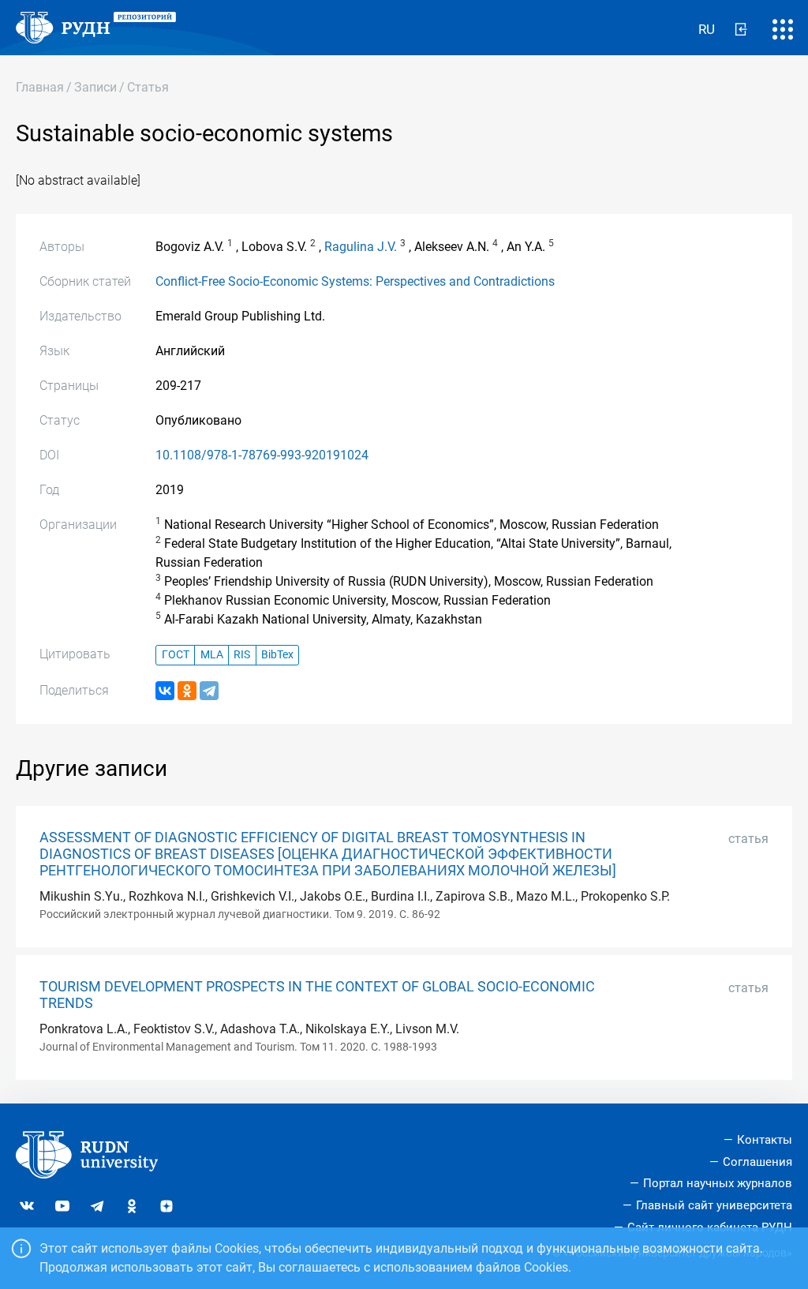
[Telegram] (209, 690)
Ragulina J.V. (360, 246)
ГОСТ (175, 654)
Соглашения (757, 1162)
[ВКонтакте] (164, 690)
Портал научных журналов (717, 1183)
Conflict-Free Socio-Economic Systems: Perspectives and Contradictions (355, 281)
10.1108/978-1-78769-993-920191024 (261, 455)
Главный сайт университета (714, 1205)
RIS (242, 654)
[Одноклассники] (187, 690)
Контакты (764, 1140)
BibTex (277, 654)
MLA (211, 654)
